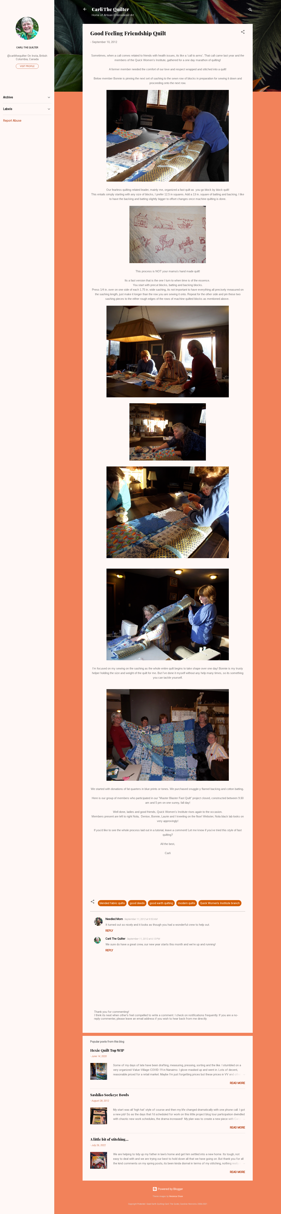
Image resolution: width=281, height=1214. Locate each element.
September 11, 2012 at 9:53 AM (141, 919)
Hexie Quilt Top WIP (107, 1050)
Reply (109, 930)
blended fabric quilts (112, 903)
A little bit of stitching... (109, 1139)
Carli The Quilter (110, 9)
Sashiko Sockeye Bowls (109, 1095)
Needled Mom (114, 919)
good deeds (137, 903)
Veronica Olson (176, 1196)
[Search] (250, 10)
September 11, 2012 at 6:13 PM (143, 938)
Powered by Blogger (170, 1189)
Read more (237, 1083)
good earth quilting (161, 903)
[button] (242, 33)
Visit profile (27, 66)
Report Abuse (12, 120)
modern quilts (186, 903)
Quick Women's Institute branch (220, 903)
